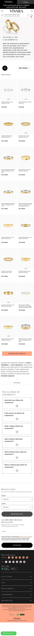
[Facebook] (9, 557)
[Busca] (10, 15)
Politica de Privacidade (26, 536)
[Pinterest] (16, 557)
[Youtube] (27, 557)
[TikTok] (20, 557)
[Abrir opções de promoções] (32, 6)
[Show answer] (17, 406)
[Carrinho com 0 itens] (32, 15)
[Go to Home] (8, 2)
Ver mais (17, 382)
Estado (3, 495)
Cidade (3, 503)
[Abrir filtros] (4, 68)
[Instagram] (13, 557)
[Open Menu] (2, 11)
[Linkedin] (23, 557)
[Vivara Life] (25, 2)
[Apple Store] (14, 569)
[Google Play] (5, 569)
